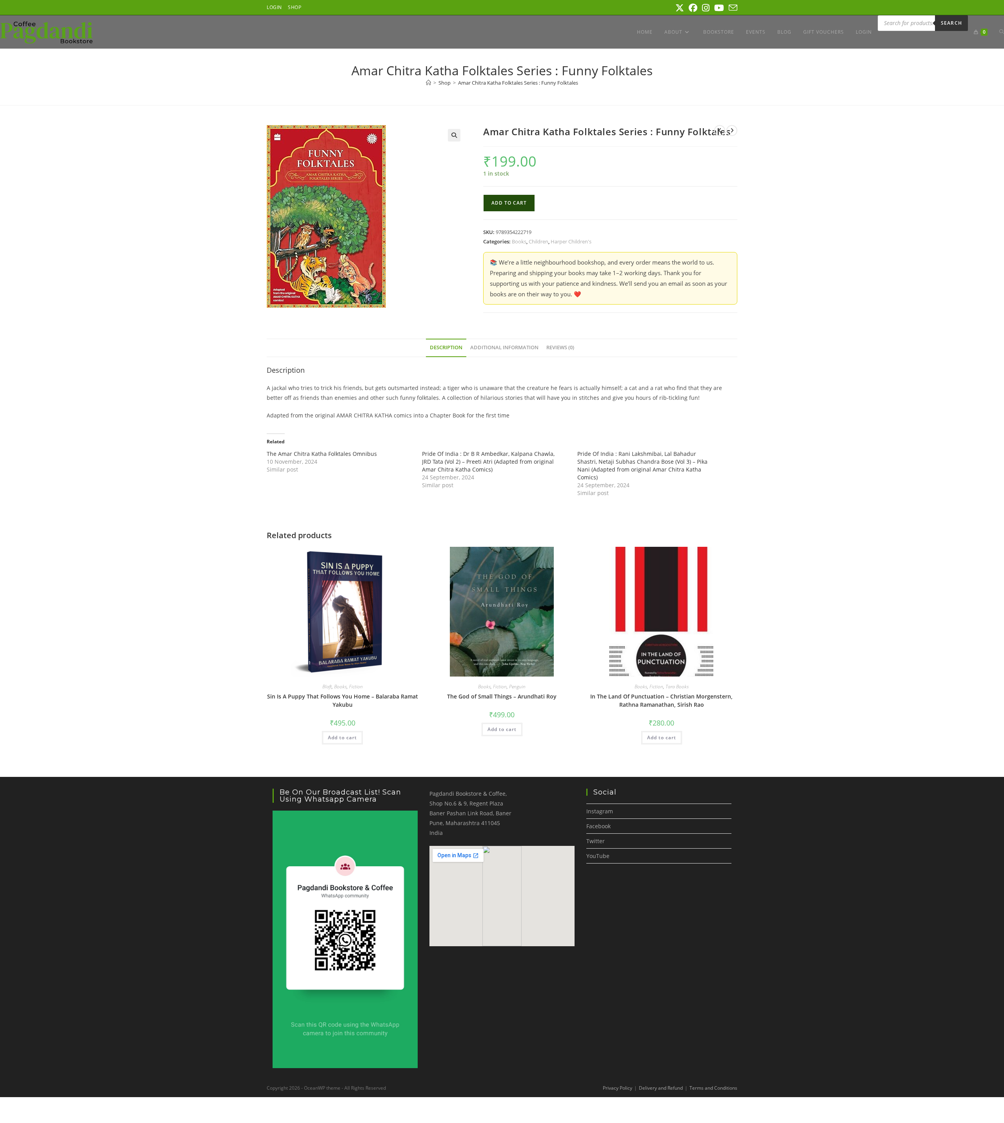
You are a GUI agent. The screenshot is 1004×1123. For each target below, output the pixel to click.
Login (274, 7)
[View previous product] (719, 130)
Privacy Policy (617, 1088)
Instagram (599, 811)
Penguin (517, 686)
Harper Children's (571, 241)
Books (519, 241)
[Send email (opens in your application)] (731, 8)
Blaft (327, 686)
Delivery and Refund (661, 1088)
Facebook (598, 826)
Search (951, 23)
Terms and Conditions (713, 1088)
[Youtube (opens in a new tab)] (719, 8)
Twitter (595, 841)
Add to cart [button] (342, 737)
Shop (294, 7)
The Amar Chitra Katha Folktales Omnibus (322, 453)
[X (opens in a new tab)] (679, 8)
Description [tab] (446, 347)
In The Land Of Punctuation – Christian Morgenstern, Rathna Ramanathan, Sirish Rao (661, 700)
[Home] (428, 82)
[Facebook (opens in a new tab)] (693, 8)
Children (538, 241)
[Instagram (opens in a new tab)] (706, 8)
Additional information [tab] (504, 347)
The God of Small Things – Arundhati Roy (502, 696)
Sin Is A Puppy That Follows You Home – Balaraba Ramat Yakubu (342, 700)
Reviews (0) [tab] (560, 347)
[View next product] (731, 130)
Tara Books (677, 686)
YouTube (597, 856)
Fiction (356, 686)
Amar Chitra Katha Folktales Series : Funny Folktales (518, 82)
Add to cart (509, 203)
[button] (454, 135)
